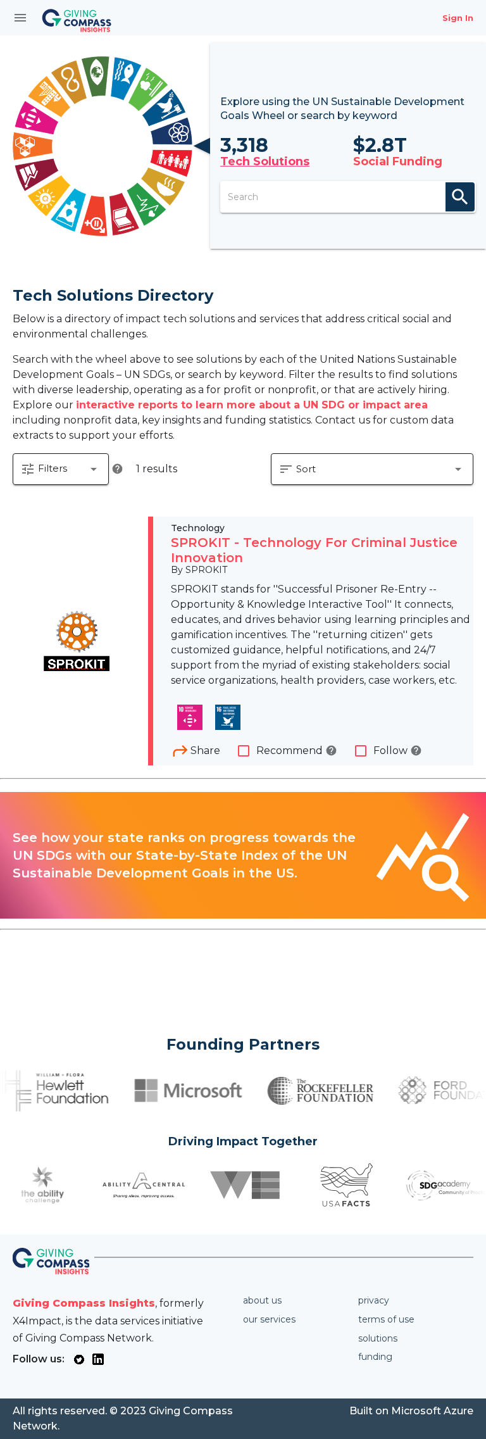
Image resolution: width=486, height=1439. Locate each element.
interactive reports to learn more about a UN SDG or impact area (252, 405)
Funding (375, 1356)
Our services (269, 1319)
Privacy (373, 1300)
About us (262, 1300)
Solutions (377, 1338)
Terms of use (386, 1319)
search (460, 197)
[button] (61, 469)
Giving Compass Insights (84, 1303)
